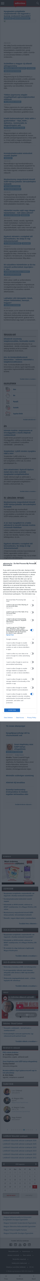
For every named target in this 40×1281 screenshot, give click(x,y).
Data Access (20, 717)
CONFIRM (12, 710)
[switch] (32, 605)
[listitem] (20, 600)
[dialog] (20, 640)
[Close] (36, 564)
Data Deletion (8, 717)
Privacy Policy (31, 717)
